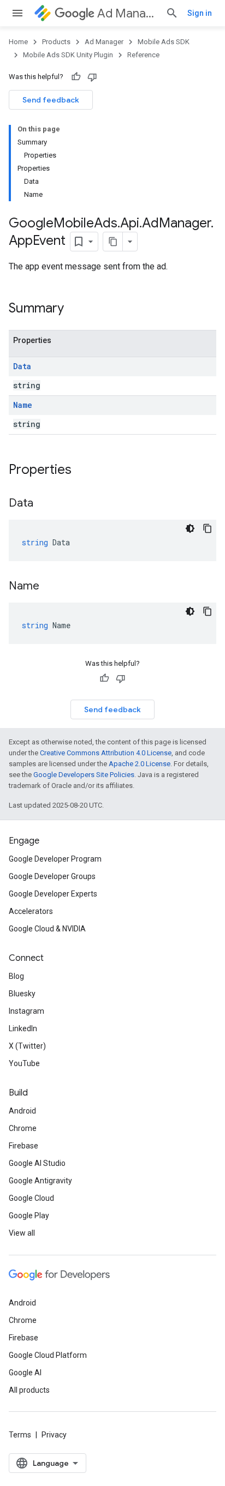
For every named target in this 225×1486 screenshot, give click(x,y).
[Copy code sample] (207, 528)
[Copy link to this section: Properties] (82, 470)
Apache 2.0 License (139, 764)
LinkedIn (23, 1028)
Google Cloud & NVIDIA (47, 928)
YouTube (24, 1063)
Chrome (23, 1128)
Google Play (29, 1215)
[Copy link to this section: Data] (44, 503)
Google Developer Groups (52, 876)
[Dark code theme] (190, 528)
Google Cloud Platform (48, 1355)
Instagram (26, 1011)
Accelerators (31, 911)
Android (22, 1110)
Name (22, 405)
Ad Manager (127, 13)
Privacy (54, 1434)
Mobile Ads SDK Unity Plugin (68, 55)
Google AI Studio (37, 1163)
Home (18, 42)
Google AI (25, 1372)
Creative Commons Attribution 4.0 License (105, 753)
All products (29, 1390)
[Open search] (172, 13)
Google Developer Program (55, 859)
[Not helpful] (92, 77)
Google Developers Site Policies (83, 775)
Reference (143, 55)
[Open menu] (17, 13)
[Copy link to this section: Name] (50, 586)
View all (22, 1233)
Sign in (199, 13)
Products (56, 42)
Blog (16, 976)
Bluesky (22, 993)
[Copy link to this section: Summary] (75, 309)
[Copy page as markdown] (113, 241)
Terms (20, 1434)
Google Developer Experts (53, 893)
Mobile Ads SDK (164, 42)
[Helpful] (76, 77)
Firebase (23, 1145)
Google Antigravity (40, 1180)
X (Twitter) (27, 1046)
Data (22, 366)
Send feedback (50, 100)
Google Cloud (31, 1198)
